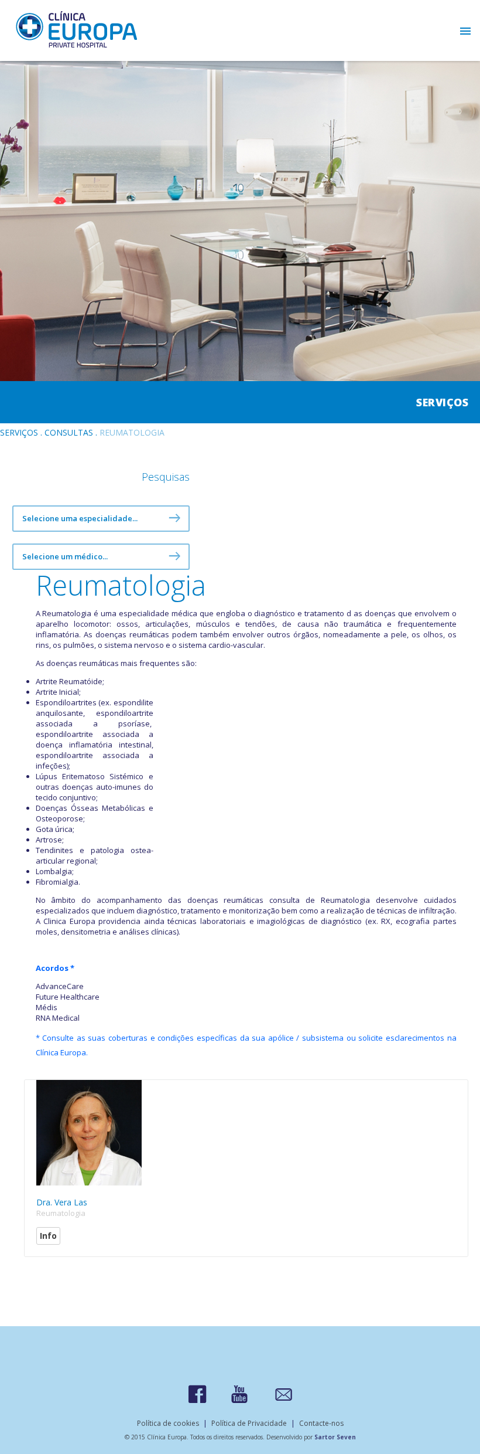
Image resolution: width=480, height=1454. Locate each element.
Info (48, 1235)
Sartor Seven (335, 1437)
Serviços (19, 432)
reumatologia (132, 432)
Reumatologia (60, 1213)
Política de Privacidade (249, 1423)
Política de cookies (168, 1423)
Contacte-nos (321, 1423)
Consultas (68, 432)
